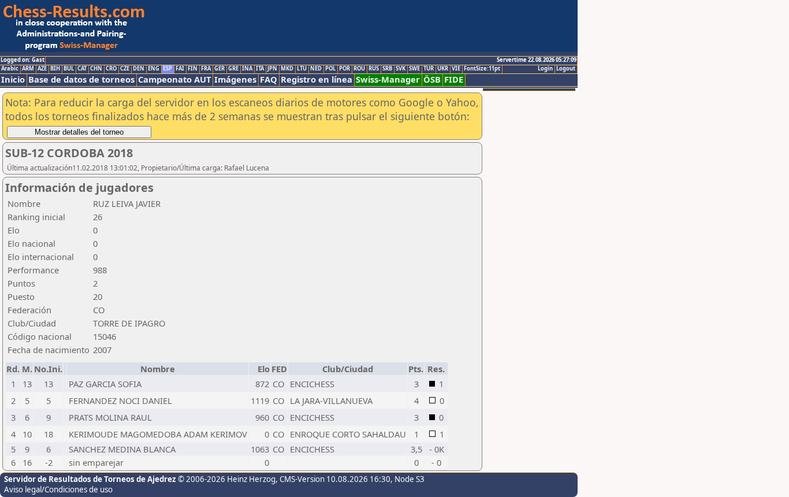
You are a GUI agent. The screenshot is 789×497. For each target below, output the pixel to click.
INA (247, 68)
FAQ (268, 79)
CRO (111, 68)
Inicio (13, 79)
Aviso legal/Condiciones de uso (58, 489)
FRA (206, 68)
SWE (414, 68)
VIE (456, 68)
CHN (96, 68)
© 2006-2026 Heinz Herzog (227, 479)
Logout (565, 68)
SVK (400, 68)
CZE (124, 68)
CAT (82, 68)
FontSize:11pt (482, 68)
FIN (193, 68)
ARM (28, 68)
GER (219, 68)
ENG (153, 68)
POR (344, 68)
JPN (272, 68)
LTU (302, 68)
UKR (442, 68)
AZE (42, 68)
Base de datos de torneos (81, 79)
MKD (287, 68)
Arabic (9, 68)
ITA (260, 68)
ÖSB (432, 79)
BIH (55, 68)
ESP (167, 68)
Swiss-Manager (388, 79)
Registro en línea (316, 79)
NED (316, 68)
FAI (180, 68)
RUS (374, 68)
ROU (359, 68)
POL (330, 68)
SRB (387, 68)
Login (545, 68)
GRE (233, 68)
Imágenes (235, 79)
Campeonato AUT (174, 79)
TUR (428, 68)
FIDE (453, 79)
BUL (69, 68)
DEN (138, 68)
